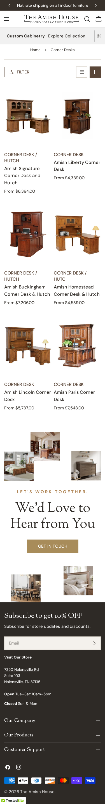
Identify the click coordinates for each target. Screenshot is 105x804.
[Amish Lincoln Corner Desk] (28, 345)
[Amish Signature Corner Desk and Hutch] (28, 115)
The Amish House (37, 792)
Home (35, 49)
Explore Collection (66, 36)
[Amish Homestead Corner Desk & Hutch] (77, 234)
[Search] (87, 19)
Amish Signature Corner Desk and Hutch (22, 176)
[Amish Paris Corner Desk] (77, 345)
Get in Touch (52, 546)
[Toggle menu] (6, 19)
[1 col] (81, 72)
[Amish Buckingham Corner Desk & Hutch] (28, 234)
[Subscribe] (94, 643)
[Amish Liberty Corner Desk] (77, 115)
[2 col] (95, 72)
